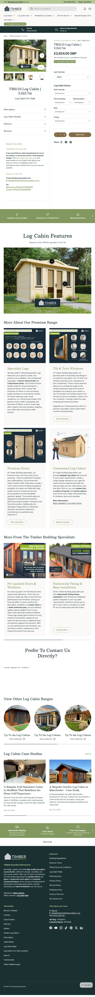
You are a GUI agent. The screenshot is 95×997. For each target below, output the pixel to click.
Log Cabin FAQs (55, 872)
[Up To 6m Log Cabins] (78, 718)
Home (5, 36)
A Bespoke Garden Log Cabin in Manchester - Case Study (68, 788)
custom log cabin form (28, 158)
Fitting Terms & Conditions (60, 867)
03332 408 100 (59, 915)
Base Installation (59, 503)
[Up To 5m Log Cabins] (47, 718)
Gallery (7, 928)
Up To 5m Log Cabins (47, 735)
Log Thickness (59, 72)
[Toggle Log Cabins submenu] (14, 15)
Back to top (47, 842)
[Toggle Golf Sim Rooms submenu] (71, 15)
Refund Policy (55, 885)
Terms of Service (56, 894)
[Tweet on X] (61, 142)
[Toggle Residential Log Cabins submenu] (53, 15)
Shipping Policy (55, 890)
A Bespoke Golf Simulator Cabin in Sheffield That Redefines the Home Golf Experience (23, 790)
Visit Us (54, 911)
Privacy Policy (55, 881)
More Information (62, 419)
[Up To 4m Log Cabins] (17, 718)
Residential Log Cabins (43, 16)
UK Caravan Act (55, 899)
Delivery (7, 924)
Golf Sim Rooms (63, 16)
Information (8, 20)
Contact (7, 915)
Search (7, 955)
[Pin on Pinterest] (70, 142)
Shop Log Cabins (84, 2)
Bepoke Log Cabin (63, 522)
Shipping (67, 57)
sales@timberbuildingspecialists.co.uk (65, 913)
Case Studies (9, 919)
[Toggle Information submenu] (14, 19)
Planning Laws (55, 876)
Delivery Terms (55, 863)
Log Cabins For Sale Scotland (16, 951)
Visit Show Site (69, 2)
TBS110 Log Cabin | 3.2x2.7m (18, 36)
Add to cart (80, 135)
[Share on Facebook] (66, 142)
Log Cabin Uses (23, 16)
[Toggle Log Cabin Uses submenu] (31, 15)
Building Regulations (57, 858)
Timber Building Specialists (17, 986)
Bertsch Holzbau (10, 910)
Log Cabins (8, 16)
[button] (89, 8)
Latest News (9, 942)
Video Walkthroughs (12, 964)
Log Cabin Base (62, 630)
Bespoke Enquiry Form (83, 16)
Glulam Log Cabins (11, 933)
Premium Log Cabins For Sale (64, 40)
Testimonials (9, 960)
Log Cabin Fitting (74, 503)
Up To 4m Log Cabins (17, 735)
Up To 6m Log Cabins (78, 735)
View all (88, 754)
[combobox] (52, 9)
